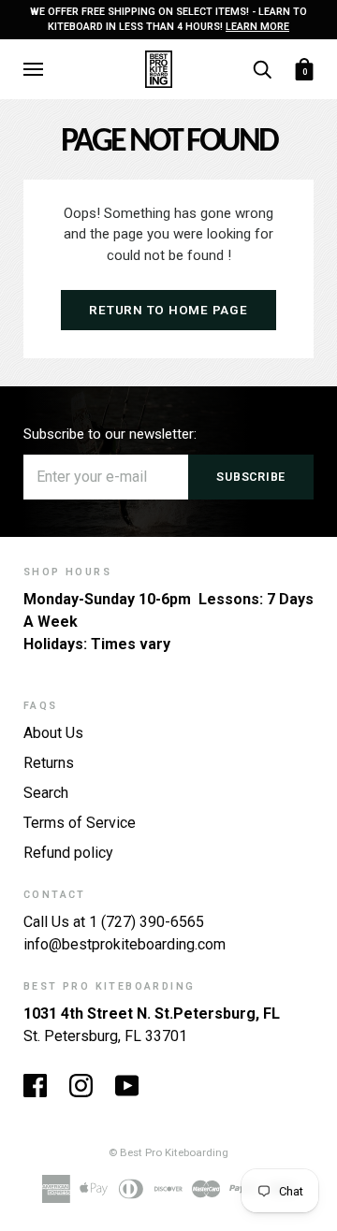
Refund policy (68, 853)
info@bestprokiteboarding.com (124, 944)
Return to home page (168, 310)
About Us (53, 733)
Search (45, 793)
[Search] (262, 68)
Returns (48, 763)
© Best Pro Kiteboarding (168, 1152)
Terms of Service (79, 823)
